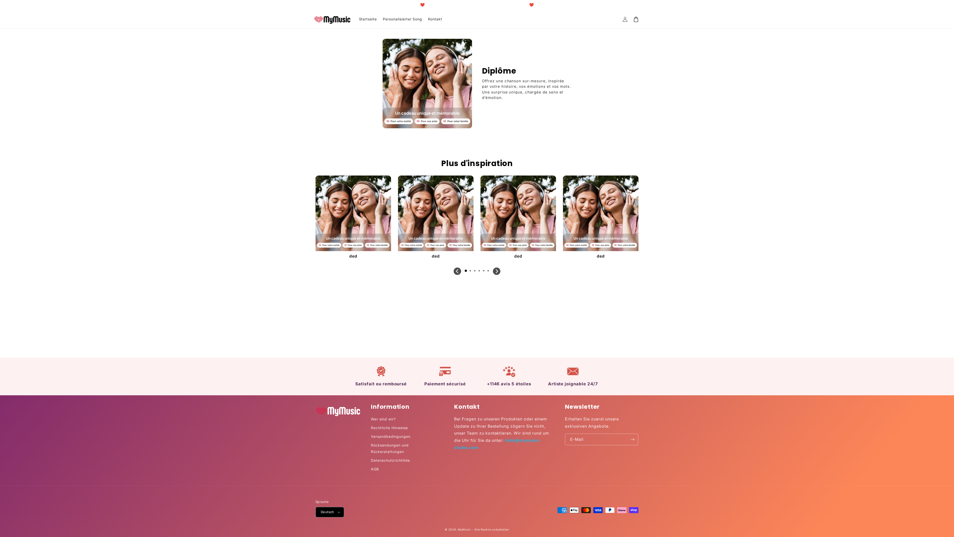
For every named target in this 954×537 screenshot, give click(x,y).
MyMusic (464, 529)
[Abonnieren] (632, 439)
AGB (375, 469)
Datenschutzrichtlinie (390, 460)
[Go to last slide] (457, 271)
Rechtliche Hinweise (389, 428)
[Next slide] (496, 271)
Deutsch (327, 512)
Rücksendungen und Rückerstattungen (389, 448)
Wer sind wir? (383, 419)
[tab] (466, 270)
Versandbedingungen (390, 436)
